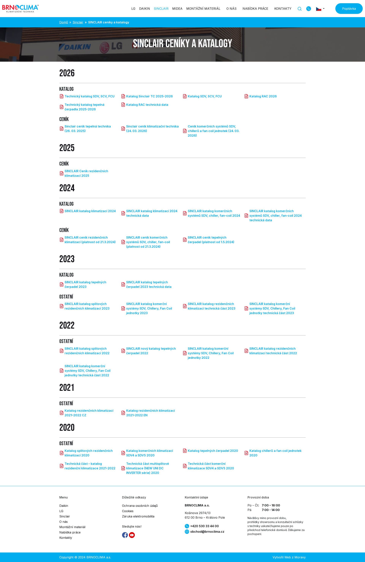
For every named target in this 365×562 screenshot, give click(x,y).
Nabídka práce (255, 8)
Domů (63, 22)
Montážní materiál (203, 8)
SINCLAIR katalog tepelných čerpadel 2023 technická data (148, 284)
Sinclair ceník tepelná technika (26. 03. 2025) (88, 128)
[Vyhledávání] (299, 8)
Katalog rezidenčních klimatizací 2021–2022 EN (150, 413)
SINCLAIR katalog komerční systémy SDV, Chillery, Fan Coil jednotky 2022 (211, 353)
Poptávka (349, 8)
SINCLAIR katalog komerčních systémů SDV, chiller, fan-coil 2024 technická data (275, 215)
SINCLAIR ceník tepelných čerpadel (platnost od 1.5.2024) (211, 240)
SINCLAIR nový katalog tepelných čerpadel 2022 (151, 351)
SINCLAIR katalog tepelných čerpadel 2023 (85, 284)
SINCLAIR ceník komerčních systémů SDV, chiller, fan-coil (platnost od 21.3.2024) (148, 242)
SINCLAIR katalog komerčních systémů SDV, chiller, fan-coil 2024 (214, 213)
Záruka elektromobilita (138, 516)
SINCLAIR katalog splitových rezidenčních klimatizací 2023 (87, 306)
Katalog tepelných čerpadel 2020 (213, 451)
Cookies (127, 511)
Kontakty (282, 8)
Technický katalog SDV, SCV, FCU (89, 96)
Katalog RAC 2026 (263, 96)
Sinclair (161, 8)
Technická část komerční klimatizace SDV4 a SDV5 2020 (211, 466)
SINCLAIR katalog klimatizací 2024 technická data (151, 213)
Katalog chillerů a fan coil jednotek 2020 (275, 453)
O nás (231, 8)
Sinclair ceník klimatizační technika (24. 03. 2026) (152, 128)
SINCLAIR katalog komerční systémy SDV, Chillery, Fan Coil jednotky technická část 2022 (87, 370)
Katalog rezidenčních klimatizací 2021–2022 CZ (89, 413)
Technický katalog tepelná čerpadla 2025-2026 (84, 107)
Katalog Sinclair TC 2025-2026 (149, 96)
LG (133, 8)
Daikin (144, 8)
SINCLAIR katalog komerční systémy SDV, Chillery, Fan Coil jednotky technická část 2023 (272, 308)
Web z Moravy (295, 557)
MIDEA (177, 8)
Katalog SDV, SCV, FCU (205, 96)
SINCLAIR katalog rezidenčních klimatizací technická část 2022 (273, 351)
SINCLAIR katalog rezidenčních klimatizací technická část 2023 (211, 306)
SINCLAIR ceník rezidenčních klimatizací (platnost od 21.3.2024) (90, 240)
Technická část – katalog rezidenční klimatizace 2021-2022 (90, 466)
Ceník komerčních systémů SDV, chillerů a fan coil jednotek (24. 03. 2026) (213, 130)
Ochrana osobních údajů (140, 506)
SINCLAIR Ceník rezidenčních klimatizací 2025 (86, 173)
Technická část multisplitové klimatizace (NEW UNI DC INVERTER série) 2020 (147, 468)
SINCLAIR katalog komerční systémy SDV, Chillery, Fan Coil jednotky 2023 (149, 308)
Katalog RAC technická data (147, 105)
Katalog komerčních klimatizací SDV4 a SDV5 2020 (149, 453)
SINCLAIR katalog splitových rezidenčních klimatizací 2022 (87, 351)
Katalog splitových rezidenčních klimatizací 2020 (89, 453)
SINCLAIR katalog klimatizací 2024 (90, 211)
